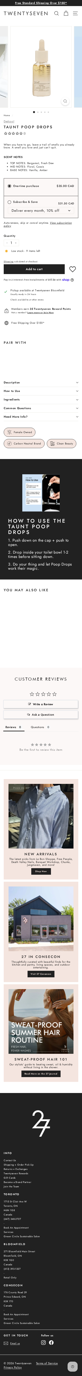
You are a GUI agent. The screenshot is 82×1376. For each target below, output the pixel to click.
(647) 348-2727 (12, 1219)
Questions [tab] (37, 727)
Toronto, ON (11, 1206)
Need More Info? (16, 417)
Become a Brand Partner (17, 1182)
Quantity (10, 235)
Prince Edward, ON (15, 1296)
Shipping (9, 261)
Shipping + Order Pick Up (18, 1164)
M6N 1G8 (9, 1210)
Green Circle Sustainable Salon (22, 1236)
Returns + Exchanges (15, 1169)
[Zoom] (65, 101)
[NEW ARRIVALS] (41, 816)
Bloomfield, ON (13, 1255)
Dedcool (9, 121)
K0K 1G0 (9, 1260)
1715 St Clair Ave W (15, 1201)
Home (7, 115)
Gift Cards (10, 1177)
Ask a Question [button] (43, 715)
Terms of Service (47, 1363)
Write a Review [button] (43, 704)
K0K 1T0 (8, 1301)
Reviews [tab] (10, 727)
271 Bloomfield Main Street (19, 1251)
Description (12, 382)
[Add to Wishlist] (72, 269)
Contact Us (10, 1160)
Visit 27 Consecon (41, 974)
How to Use (12, 391)
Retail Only (10, 1277)
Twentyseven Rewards (16, 1173)
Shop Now (41, 871)
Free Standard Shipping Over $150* (41, 3)
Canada (8, 1214)
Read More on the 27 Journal (41, 1073)
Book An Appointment (16, 1227)
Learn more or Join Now (40, 312)
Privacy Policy (13, 1367)
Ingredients (12, 399)
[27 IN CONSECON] (41, 918)
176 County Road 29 (15, 1292)
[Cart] (66, 13)
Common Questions (17, 408)
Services (8, 1232)
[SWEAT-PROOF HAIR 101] (41, 1021)
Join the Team (11, 1186)
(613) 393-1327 (12, 1269)
